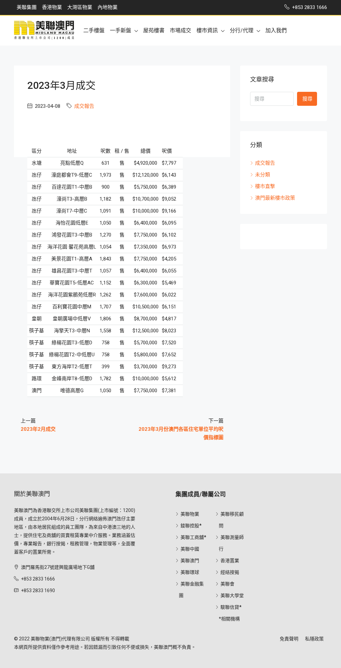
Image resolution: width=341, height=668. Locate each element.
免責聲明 (289, 638)
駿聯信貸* (230, 607)
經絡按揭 (229, 572)
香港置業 (229, 560)
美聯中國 (189, 549)
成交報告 (84, 106)
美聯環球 (189, 572)
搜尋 (307, 99)
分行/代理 (241, 30)
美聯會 (227, 583)
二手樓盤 (94, 30)
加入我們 (276, 30)
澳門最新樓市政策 (275, 198)
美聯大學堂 (232, 595)
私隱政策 (314, 638)
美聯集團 (27, 7)
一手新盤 (120, 30)
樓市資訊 (207, 30)
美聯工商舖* (193, 537)
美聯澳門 (189, 560)
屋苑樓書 (154, 30)
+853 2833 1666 (38, 579)
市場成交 (180, 30)
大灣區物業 (79, 7)
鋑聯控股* (190, 525)
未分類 (262, 175)
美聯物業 (189, 514)
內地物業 (108, 7)
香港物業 (52, 7)
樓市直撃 (265, 186)
